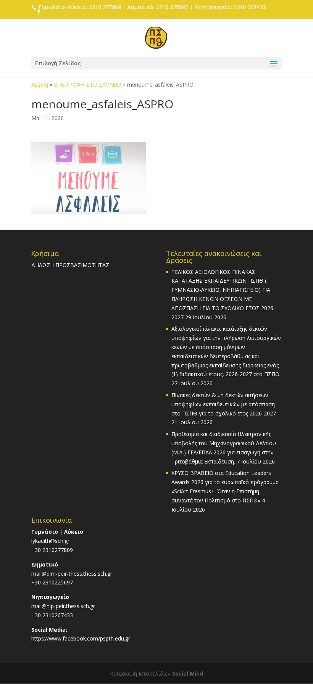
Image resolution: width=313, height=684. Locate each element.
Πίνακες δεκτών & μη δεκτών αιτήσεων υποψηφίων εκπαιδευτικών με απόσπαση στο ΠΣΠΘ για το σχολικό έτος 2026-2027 (223, 404)
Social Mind (187, 673)
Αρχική (39, 84)
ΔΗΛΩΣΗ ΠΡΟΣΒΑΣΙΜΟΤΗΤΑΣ (70, 265)
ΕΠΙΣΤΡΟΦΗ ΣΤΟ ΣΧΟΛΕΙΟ (87, 84)
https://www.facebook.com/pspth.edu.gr (80, 638)
